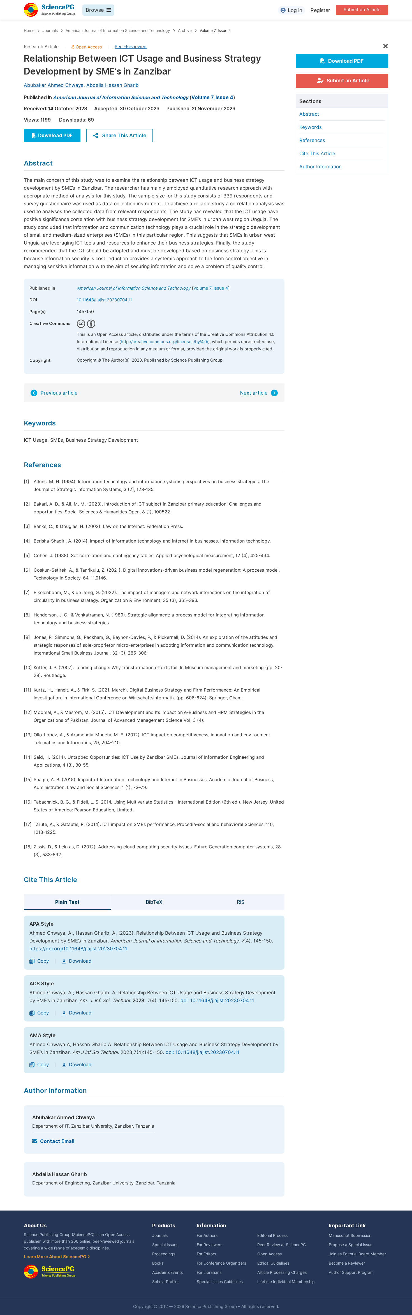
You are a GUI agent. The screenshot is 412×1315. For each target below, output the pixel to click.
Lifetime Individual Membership (286, 1281)
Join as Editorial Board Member (357, 1254)
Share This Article (124, 135)
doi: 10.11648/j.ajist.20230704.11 (217, 1000)
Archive (185, 30)
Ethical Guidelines (273, 1263)
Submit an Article (362, 9)
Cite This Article (317, 153)
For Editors (206, 1254)
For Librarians (209, 1272)
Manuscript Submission (350, 1235)
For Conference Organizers (221, 1263)
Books (157, 1263)
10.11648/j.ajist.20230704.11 (104, 299)
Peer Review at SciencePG (281, 1244)
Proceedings (163, 1254)
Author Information (320, 166)
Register (320, 10)
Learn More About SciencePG (55, 1256)
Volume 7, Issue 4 (215, 30)
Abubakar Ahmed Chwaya (54, 85)
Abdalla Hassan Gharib (112, 85)
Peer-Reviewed (131, 46)
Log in (295, 10)
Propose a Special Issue (350, 1244)
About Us (35, 1225)
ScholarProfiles (165, 1281)
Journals (50, 30)
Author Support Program (351, 1272)
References (312, 140)
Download (80, 961)
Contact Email (57, 1141)
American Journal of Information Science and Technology (118, 30)
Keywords (310, 127)
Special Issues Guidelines (220, 1281)
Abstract (309, 114)
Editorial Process (272, 1235)
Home (29, 30)
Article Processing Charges (282, 1272)
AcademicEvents (167, 1272)
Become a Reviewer (347, 1263)
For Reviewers (209, 1244)
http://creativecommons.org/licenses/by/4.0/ (164, 341)
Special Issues (165, 1244)
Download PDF (55, 135)
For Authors (207, 1235)
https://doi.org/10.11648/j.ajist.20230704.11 (78, 948)
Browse (95, 10)
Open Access (269, 1254)
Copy (43, 961)
